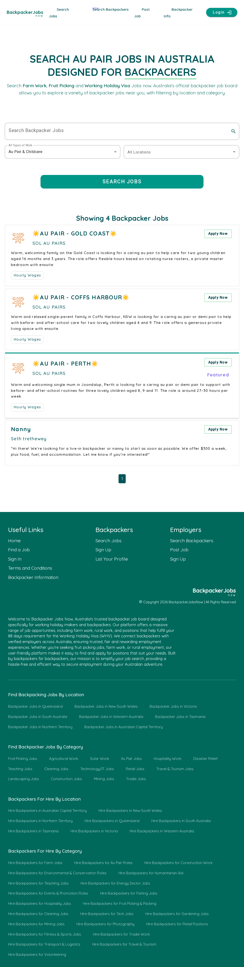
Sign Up (103, 550)
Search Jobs (109, 540)
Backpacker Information (33, 577)
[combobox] (63, 152)
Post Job (179, 550)
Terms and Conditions (30, 568)
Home (14, 540)
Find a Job (19, 550)
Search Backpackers (110, 9)
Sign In (14, 559)
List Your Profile (112, 559)
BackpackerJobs (25, 12)
